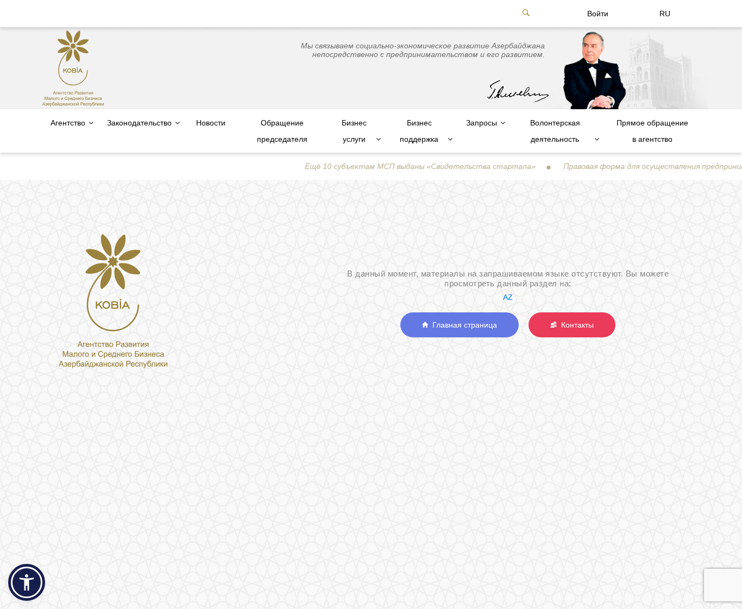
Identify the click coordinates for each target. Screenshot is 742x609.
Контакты (575, 325)
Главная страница (462, 325)
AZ (508, 297)
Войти (597, 13)
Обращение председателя (282, 130)
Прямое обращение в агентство (652, 130)
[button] (26, 582)
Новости (210, 122)
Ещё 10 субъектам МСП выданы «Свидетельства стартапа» (406, 166)
